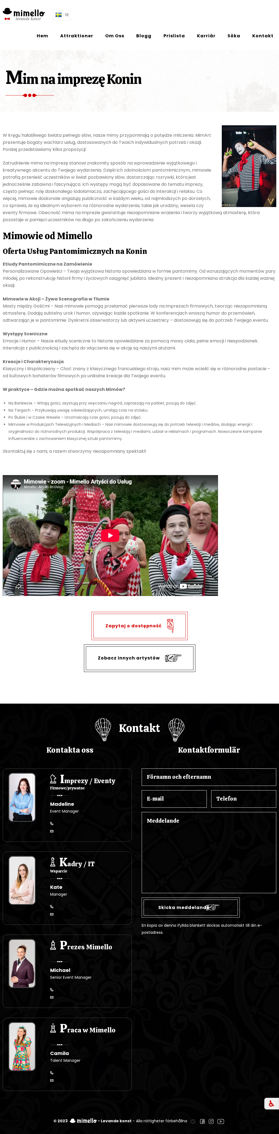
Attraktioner (76, 36)
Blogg (143, 36)
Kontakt (263, 36)
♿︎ (271, 1103)
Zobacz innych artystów (129, 658)
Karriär (206, 36)
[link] (192, 1121)
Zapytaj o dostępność (134, 625)
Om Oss (114, 36)
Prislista (174, 36)
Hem (42, 36)
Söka (234, 36)
